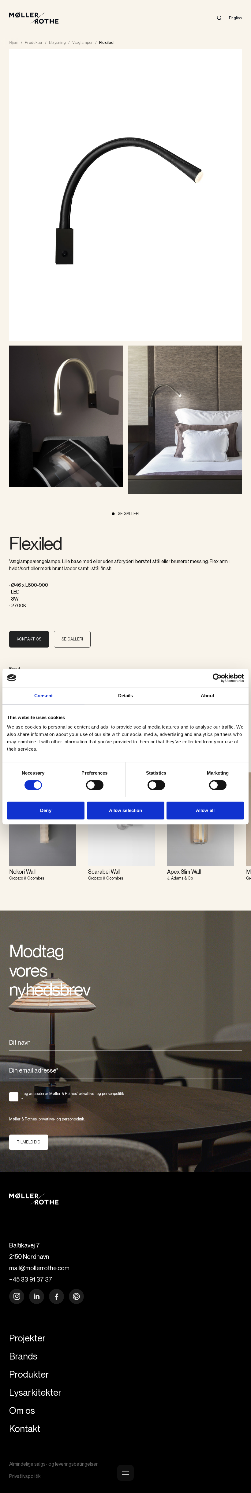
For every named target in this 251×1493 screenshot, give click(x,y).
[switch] (94, 785)
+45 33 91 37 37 (30, 1279)
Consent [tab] (43, 695)
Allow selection (125, 810)
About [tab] (207, 695)
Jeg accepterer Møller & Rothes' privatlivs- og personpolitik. (73, 1096)
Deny (45, 810)
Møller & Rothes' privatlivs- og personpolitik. (47, 1118)
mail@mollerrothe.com (39, 1268)
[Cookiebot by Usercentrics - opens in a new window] (217, 678)
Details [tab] (125, 695)
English (235, 17)
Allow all (205, 810)
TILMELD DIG (28, 1141)
